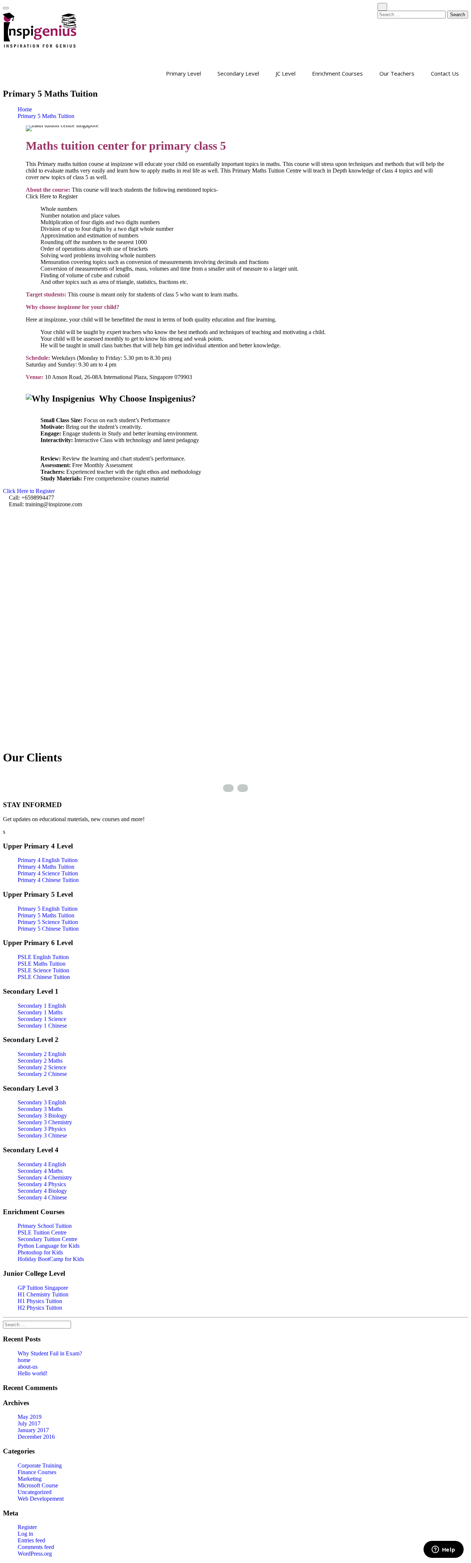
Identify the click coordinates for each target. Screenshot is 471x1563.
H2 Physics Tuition (40, 1308)
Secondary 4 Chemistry (45, 1177)
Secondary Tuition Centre (47, 1239)
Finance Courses (37, 1472)
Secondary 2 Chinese (42, 1074)
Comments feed (36, 1547)
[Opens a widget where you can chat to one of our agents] (443, 1550)
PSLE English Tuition (43, 957)
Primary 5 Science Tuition (48, 922)
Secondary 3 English (42, 1102)
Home (25, 109)
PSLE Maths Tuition (41, 964)
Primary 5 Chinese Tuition (48, 928)
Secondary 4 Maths (40, 1171)
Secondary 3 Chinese (42, 1135)
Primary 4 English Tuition (48, 860)
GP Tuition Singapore (43, 1288)
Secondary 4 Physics (42, 1184)
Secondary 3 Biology (42, 1115)
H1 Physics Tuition (40, 1301)
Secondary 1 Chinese (42, 1025)
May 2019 (30, 1417)
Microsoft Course (38, 1485)
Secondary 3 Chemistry (45, 1122)
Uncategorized (35, 1492)
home (24, 1360)
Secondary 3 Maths (40, 1109)
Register (27, 1527)
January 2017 (33, 1430)
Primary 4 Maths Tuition (46, 867)
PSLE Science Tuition (43, 970)
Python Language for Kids (48, 1246)
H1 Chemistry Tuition (43, 1294)
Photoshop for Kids (40, 1252)
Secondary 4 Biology (42, 1191)
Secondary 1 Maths (40, 1012)
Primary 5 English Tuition (48, 909)
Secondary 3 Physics (42, 1129)
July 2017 (29, 1423)
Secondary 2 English (42, 1054)
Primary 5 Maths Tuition (46, 116)
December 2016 (36, 1437)
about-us (28, 1367)
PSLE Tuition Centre (42, 1232)
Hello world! (32, 1373)
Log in (25, 1534)
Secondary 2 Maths (40, 1060)
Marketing (30, 1479)
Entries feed (31, 1540)
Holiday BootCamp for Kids (51, 1259)
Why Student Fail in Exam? (50, 1353)
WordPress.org (35, 1553)
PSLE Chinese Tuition (44, 977)
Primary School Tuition (45, 1226)
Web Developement (41, 1499)
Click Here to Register (29, 491)
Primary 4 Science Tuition (48, 873)
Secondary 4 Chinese (42, 1197)
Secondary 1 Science (42, 1019)
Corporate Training (40, 1465)
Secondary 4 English (42, 1164)
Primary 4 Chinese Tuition (48, 880)
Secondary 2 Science (42, 1067)
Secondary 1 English (42, 1006)
